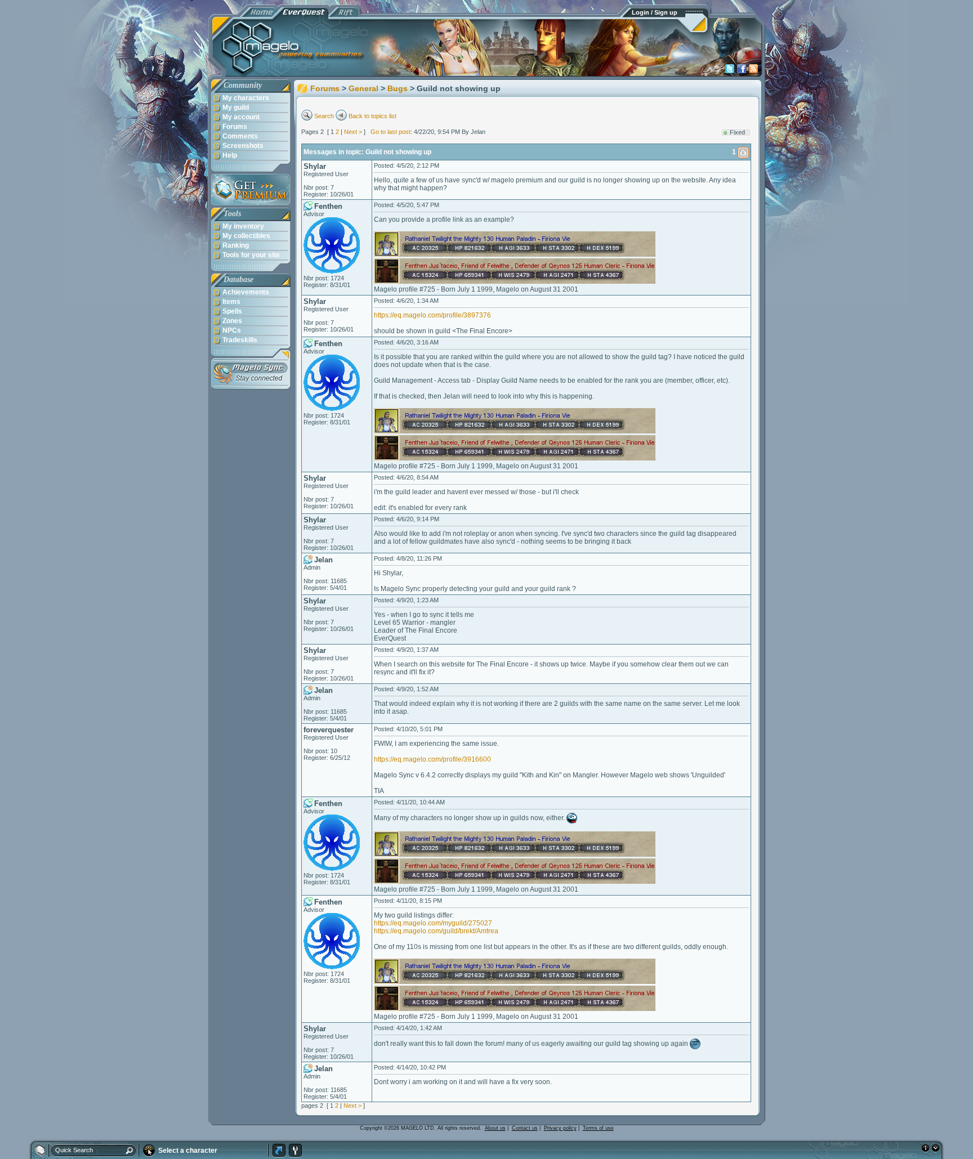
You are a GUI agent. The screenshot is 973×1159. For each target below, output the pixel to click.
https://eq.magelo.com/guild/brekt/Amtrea (436, 931)
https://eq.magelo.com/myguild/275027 (433, 923)
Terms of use (598, 1128)
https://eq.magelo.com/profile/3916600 (432, 759)
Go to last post (390, 131)
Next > (353, 131)
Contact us (525, 1128)
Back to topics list (372, 116)
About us (495, 1128)
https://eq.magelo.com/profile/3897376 (432, 315)
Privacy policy (560, 1128)
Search (324, 116)
